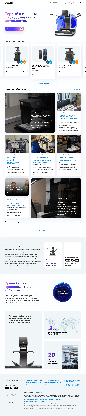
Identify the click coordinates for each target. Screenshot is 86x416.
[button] (6, 225)
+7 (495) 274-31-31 (11, 380)
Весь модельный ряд (43, 83)
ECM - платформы (30, 384)
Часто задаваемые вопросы (72, 385)
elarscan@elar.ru (8, 382)
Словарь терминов (70, 387)
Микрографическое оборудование (53, 382)
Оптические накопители (50, 384)
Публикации (51, 399)
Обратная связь (43, 399)
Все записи (78, 222)
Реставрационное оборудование (33, 382)
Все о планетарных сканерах (72, 384)
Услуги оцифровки (30, 387)
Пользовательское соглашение (31, 399)
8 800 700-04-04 (54, 3)
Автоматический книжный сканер (53, 380)
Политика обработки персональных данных (34, 401)
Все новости (77, 89)
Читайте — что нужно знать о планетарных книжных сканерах (52, 263)
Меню (77, 3)
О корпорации (39, 392)
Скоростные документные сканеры (34, 380)
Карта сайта (58, 399)
